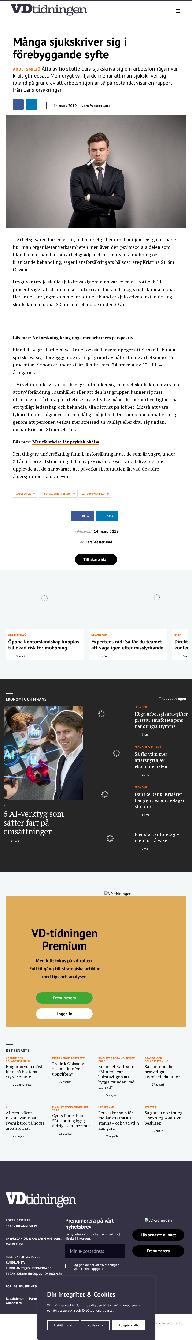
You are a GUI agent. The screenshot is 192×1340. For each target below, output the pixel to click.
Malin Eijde (14, 1244)
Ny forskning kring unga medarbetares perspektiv (84, 337)
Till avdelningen (172, 699)
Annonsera (14, 1303)
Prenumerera (64, 997)
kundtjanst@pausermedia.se (28, 1268)
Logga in (64, 1013)
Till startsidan (96, 559)
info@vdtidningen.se (45, 1274)
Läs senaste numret (158, 1235)
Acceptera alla (129, 1325)
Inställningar (63, 1325)
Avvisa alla (95, 1325)
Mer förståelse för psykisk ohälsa (65, 441)
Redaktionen (15, 1298)
